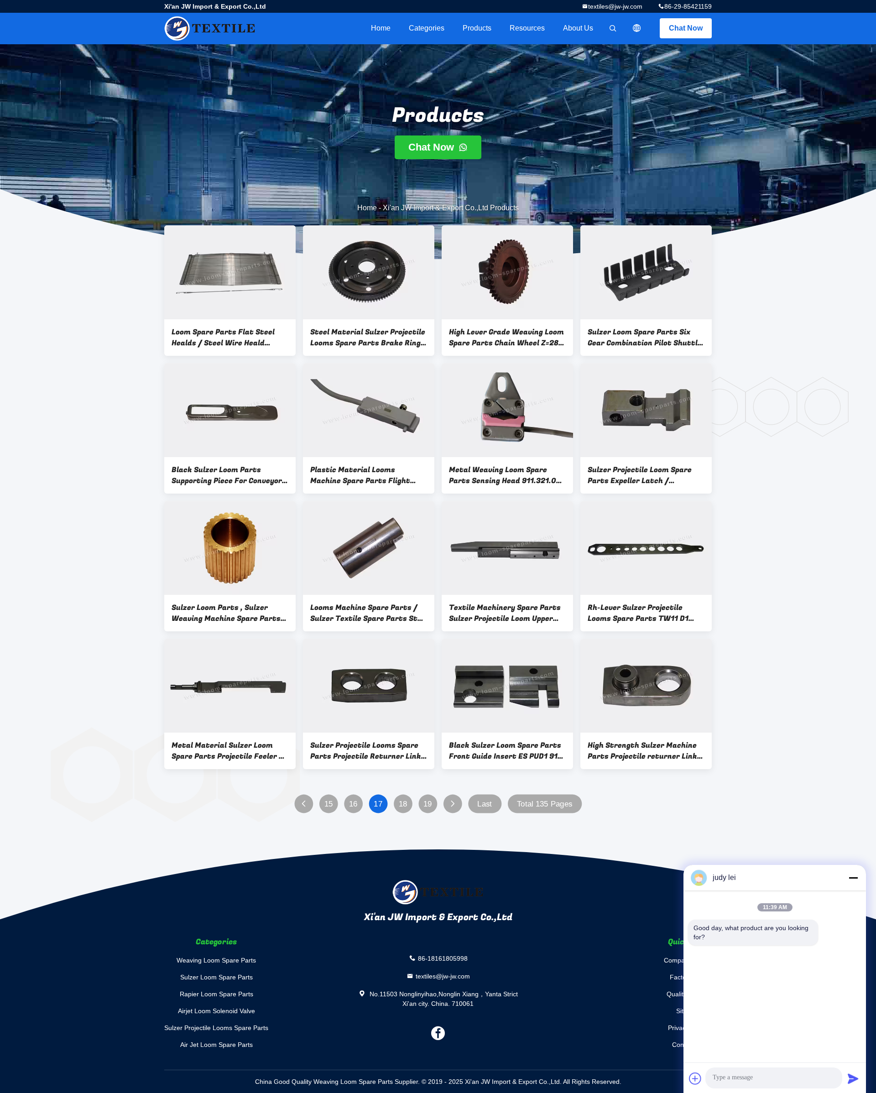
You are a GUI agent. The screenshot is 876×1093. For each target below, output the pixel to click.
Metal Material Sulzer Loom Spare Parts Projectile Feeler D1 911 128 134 (229, 751)
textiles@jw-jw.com (615, 6)
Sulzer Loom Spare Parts (216, 977)
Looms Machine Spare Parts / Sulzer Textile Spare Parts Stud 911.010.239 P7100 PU (368, 613)
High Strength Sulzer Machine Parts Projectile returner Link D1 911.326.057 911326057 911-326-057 (644, 751)
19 (427, 804)
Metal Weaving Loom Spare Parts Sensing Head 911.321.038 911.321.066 (507, 475)
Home (381, 28)
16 (353, 804)
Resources (527, 28)
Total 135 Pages (545, 804)
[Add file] (695, 1078)
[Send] (853, 1078)
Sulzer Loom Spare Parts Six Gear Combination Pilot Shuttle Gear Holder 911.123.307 (645, 338)
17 (378, 804)
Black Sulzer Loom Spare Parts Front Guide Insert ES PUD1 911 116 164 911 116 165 (505, 751)
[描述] (637, 28)
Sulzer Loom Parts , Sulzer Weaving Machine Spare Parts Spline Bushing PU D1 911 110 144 (226, 613)
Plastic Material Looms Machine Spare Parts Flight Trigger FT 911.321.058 (360, 475)
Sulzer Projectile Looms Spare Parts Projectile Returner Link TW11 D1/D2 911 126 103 (365, 751)
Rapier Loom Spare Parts (216, 994)
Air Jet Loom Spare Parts (216, 1044)
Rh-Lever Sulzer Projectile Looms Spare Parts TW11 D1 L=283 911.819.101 (638, 613)
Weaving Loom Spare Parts (216, 960)
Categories (426, 28)
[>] (452, 804)
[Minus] (853, 877)
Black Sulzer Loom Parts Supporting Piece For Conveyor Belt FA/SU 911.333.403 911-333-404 (227, 475)
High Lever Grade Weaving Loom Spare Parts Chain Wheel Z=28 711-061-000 (506, 338)
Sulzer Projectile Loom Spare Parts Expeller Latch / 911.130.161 (640, 475)
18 (403, 804)
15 (328, 804)
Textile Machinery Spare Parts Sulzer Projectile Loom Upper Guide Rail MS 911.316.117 (505, 613)
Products (477, 28)
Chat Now (686, 28)
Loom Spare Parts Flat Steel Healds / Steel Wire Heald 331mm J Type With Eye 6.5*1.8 (228, 338)
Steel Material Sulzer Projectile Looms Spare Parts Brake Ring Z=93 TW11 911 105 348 (367, 338)
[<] (303, 804)
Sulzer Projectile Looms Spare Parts (216, 1027)
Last (484, 804)
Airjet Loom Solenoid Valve (216, 1011)
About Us (578, 28)
